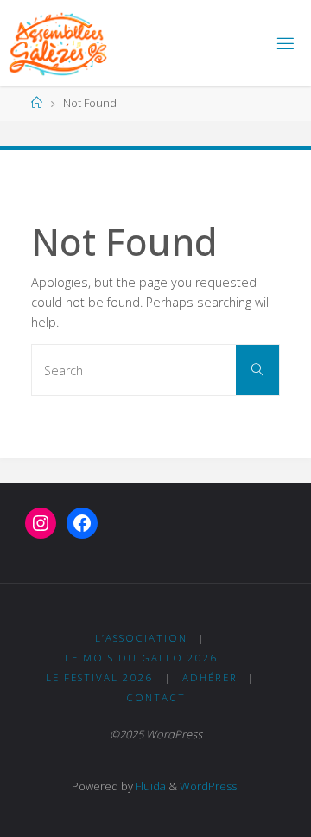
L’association (141, 637)
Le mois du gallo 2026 (142, 657)
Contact (156, 697)
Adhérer (210, 677)
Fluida (149, 786)
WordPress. (209, 786)
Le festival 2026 (100, 677)
